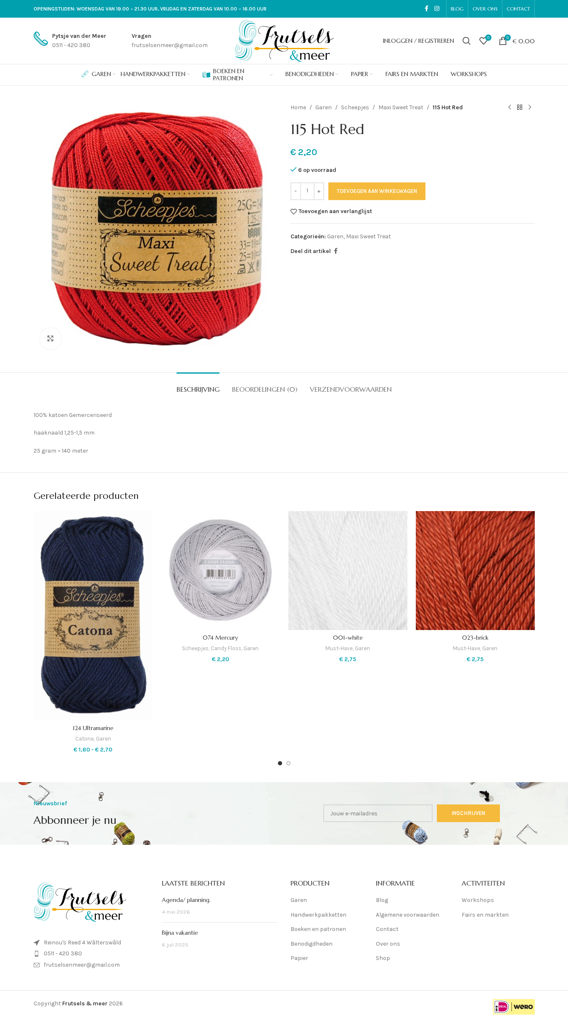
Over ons (388, 943)
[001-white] (347, 570)
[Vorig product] (510, 108)
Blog (382, 900)
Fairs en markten (485, 914)
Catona (84, 739)
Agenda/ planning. (186, 900)
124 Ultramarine (93, 728)
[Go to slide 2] (288, 763)
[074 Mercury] (220, 570)
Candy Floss (226, 648)
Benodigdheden (312, 943)
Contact (387, 929)
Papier (299, 958)
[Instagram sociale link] (437, 9)
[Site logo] (284, 40)
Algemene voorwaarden (407, 914)
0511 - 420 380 (63, 953)
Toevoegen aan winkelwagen (377, 191)
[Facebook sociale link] (427, 9)
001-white (348, 637)
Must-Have (339, 648)
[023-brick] (475, 570)
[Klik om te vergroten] (50, 338)
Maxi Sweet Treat (400, 107)
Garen (323, 107)
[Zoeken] (466, 40)
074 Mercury (220, 637)
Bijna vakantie (180, 932)
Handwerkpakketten (318, 914)
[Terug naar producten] (520, 108)
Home (298, 107)
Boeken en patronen (318, 929)
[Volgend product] (530, 108)
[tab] (198, 385)
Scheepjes (355, 107)
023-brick (475, 637)
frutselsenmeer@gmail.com (82, 964)
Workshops (478, 900)
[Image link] (80, 901)
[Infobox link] (70, 41)
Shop (383, 958)
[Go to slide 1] (280, 763)
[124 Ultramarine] (93, 615)
